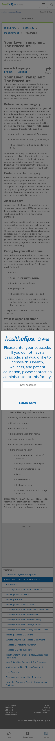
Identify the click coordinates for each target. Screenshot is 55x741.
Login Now (27, 403)
